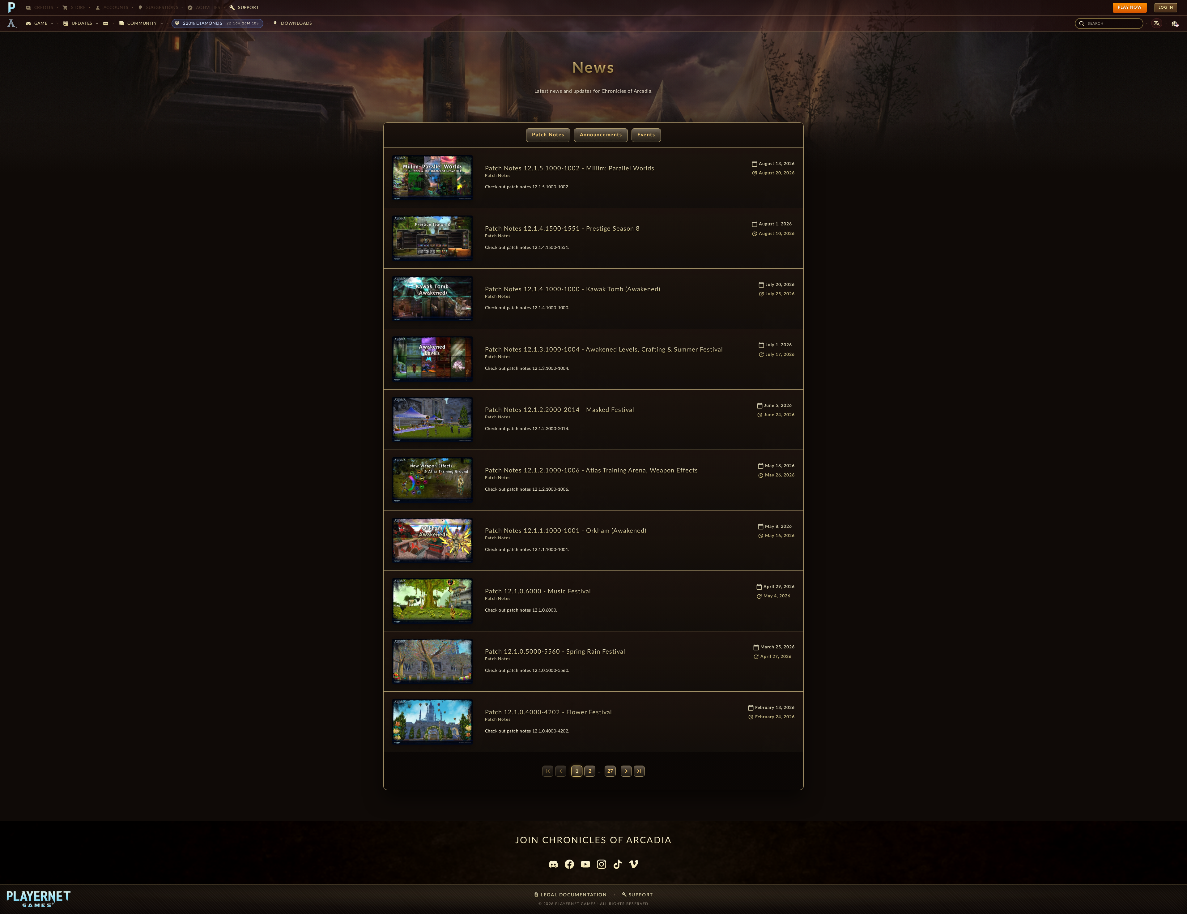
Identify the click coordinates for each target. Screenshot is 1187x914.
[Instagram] (601, 864)
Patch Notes (548, 134)
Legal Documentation (570, 894)
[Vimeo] (634, 864)
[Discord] (553, 864)
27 (610, 771)
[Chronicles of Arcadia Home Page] (11, 23)
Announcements (601, 134)
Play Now (1130, 8)
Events (646, 134)
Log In (1166, 7)
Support (637, 894)
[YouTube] (585, 864)
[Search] (1081, 23)
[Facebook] (569, 864)
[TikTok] (618, 864)
